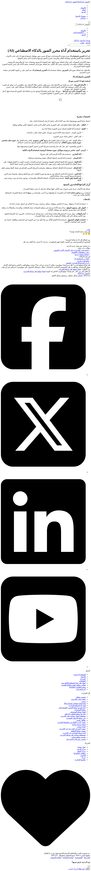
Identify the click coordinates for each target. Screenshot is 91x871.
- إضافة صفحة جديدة (82, 254)
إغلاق (87, 869)
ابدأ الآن (83, 18)
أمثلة (84, 10)
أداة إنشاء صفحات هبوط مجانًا (75, 703)
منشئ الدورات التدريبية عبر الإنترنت (72, 729)
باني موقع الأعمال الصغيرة (76, 718)
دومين (83, 701)
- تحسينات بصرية (83, 261)
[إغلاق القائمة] (76, 24)
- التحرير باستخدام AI (82, 259)
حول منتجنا (82, 747)
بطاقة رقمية (81, 720)
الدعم (83, 12)
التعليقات (82, 681)
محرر (82, 43)
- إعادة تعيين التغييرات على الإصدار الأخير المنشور (71, 250)
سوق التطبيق (77, 687)
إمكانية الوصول (55, 857)
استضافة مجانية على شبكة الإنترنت (73, 735)
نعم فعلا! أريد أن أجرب (76, 869)
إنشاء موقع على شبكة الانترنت (70, 269)
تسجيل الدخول (80, 16)
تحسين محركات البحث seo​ (76, 739)
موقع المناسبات (80, 710)
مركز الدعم (81, 749)
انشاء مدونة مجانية (79, 724)
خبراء (84, 758)
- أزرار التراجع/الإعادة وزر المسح (78, 263)
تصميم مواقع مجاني (78, 737)
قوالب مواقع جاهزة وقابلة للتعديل (73, 685)
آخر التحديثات (81, 689)
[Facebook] (43, 375)
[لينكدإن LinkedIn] (43, 569)
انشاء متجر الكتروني (78, 699)
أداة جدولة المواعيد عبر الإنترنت (74, 733)
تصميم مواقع (81, 697)
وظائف (80, 753)
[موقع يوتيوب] (43, 667)
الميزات (83, 679)
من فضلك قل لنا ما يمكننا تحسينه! (77, 240)
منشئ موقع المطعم (78, 731)
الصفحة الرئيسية (80, 675)
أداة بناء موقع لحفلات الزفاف (75, 714)
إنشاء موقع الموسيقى (78, 712)
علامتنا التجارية (80, 760)
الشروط (87, 857)
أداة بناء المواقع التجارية (77, 705)
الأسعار (83, 8)
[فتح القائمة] (89, 22)
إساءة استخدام (68, 857)
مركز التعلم (81, 751)
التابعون (83, 755)
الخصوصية (79, 857)
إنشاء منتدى (81, 727)
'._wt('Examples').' (79, 33)
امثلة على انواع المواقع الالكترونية (73, 683)
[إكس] (43, 472)
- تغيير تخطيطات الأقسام (81, 252)
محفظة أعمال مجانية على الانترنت (73, 716)
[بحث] (68, 45)
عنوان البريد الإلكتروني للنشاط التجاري (71, 722)
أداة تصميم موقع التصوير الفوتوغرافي (72, 708)
